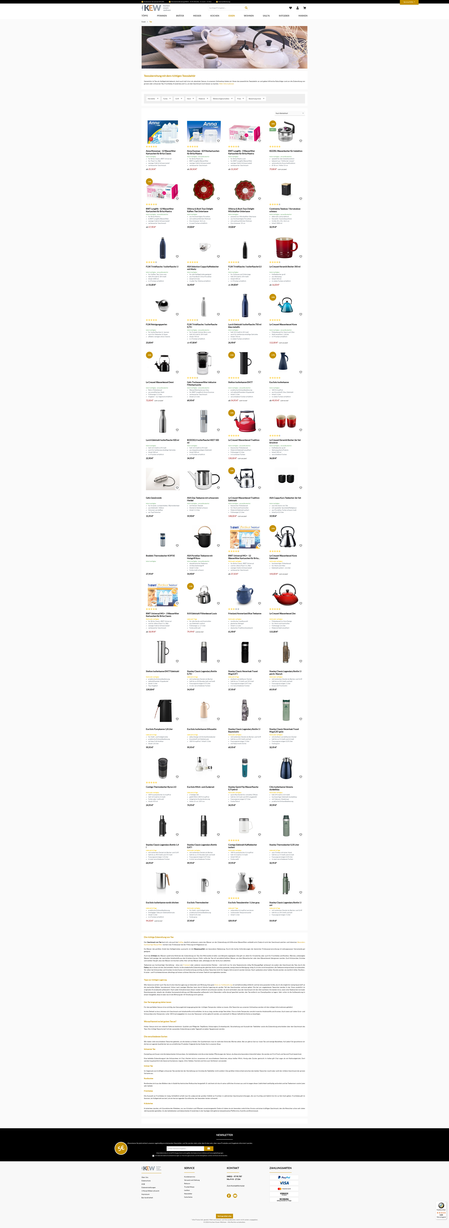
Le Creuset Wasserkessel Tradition (243, 440)
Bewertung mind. (255, 99)
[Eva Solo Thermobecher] (204, 883)
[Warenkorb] (305, 7)
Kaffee (180, 942)
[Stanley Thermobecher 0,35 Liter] (286, 826)
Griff (177, 99)
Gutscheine (188, 1197)
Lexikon (187, 1190)
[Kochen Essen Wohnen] (151, 1167)
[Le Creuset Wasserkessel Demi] (163, 363)
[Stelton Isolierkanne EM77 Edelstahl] (163, 652)
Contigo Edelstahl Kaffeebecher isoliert (242, 846)
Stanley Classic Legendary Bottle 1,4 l (162, 846)
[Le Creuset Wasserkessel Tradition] (245, 421)
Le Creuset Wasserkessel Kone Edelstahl (283, 556)
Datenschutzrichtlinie (199, 1153)
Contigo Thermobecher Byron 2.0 (161, 787)
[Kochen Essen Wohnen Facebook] (229, 1195)
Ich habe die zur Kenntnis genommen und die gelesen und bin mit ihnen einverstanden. (191, 1155)
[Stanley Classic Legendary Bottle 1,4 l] (163, 826)
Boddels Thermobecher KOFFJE (160, 555)
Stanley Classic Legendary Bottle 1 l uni (285, 903)
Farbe (165, 99)
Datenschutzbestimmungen (171, 1155)
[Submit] (208, 1148)
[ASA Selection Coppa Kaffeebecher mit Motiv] (204, 247)
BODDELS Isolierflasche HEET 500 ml (203, 441)
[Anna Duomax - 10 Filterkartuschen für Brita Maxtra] (204, 132)
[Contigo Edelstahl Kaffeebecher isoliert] (245, 826)
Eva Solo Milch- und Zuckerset (200, 787)
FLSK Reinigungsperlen (156, 324)
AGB (201, 1155)
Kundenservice (189, 1177)
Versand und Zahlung (192, 1180)
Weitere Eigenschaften (221, 99)
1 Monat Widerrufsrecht (150, 1191)
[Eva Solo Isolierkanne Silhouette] (204, 710)
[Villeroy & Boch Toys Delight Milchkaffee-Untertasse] (245, 190)
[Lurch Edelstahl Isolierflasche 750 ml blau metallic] (245, 305)
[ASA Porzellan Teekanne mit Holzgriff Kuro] (204, 536)
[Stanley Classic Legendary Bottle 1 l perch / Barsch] (286, 652)
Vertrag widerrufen (224, 1216)
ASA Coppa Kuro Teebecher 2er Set (285, 498)
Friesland (186, 965)
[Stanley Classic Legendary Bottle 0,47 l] (204, 826)
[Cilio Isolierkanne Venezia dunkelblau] (286, 768)
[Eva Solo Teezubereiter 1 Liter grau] (245, 883)
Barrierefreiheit (147, 1198)
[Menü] (445, 1202)
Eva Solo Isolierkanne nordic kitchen (162, 902)
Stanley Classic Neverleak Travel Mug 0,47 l (243, 672)
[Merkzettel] (290, 7)
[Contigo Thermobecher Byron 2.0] (163, 768)
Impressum (145, 1194)
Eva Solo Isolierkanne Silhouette (201, 729)
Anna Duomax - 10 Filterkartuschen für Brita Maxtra (203, 152)
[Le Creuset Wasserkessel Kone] (286, 305)
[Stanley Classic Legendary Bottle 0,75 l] (204, 652)
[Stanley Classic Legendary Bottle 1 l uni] (286, 883)
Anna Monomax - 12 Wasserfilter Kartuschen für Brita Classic (161, 152)
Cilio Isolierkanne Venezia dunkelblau (281, 788)
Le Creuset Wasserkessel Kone (283, 324)
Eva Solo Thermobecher (198, 902)
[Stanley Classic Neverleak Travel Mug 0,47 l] (245, 652)
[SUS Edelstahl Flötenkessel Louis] (204, 594)
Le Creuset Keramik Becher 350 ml (285, 266)
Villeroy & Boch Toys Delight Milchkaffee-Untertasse (241, 210)
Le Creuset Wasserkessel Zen (282, 613)
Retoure (187, 1183)
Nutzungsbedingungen (216, 1153)
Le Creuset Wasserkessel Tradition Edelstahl (243, 499)
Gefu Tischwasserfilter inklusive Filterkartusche (201, 383)
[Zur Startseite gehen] (156, 8)
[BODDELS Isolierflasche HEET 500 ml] (204, 421)
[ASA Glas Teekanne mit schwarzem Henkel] (204, 479)
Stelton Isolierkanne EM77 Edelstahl (162, 671)
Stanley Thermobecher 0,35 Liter (284, 844)
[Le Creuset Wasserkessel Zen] (286, 594)
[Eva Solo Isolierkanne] (286, 363)
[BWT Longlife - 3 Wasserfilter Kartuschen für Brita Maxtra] (245, 132)
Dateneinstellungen (148, 1187)
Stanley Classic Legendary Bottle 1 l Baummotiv (244, 730)
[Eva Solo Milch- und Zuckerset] (204, 768)
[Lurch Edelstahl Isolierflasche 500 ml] (163, 421)
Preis (239, 99)
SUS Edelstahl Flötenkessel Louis (202, 613)
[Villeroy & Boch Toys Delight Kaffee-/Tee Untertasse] (204, 190)
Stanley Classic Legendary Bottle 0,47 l (202, 846)
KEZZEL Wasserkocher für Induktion (285, 151)
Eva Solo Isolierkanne (279, 382)
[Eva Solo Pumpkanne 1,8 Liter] (163, 710)
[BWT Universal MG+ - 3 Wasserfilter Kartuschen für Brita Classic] (163, 594)
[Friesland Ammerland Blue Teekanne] (245, 594)
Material (202, 99)
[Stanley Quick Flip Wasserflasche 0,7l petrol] (245, 768)
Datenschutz (146, 1181)
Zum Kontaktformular (236, 1186)
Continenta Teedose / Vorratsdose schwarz (284, 210)
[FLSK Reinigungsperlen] (163, 305)
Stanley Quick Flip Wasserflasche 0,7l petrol (243, 788)
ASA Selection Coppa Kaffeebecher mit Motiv (203, 267)
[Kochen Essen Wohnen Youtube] (235, 1195)
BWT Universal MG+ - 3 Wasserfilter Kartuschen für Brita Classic (162, 614)
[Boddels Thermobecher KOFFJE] (163, 536)
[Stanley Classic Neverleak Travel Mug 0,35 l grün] (286, 710)
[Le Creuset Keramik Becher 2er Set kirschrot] (286, 421)
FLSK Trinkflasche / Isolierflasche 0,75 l (202, 325)
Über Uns (144, 1177)
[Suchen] (246, 7)
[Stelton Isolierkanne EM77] (245, 363)
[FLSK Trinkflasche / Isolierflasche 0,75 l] (204, 305)
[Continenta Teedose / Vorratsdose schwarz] (286, 190)
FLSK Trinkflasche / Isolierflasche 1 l (162, 266)
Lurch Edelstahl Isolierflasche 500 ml (162, 440)
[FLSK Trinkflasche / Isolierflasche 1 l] (163, 247)
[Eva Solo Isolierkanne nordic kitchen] (163, 883)
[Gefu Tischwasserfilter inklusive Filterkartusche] (204, 363)
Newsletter (188, 1194)
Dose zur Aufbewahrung (223, 985)
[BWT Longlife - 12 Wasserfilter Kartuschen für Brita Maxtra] (163, 190)
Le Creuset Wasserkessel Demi (160, 382)
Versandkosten (230, 1220)
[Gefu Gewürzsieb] (163, 479)
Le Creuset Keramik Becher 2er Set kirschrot (285, 441)
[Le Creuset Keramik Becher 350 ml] (286, 247)
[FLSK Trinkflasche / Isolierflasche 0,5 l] (245, 247)
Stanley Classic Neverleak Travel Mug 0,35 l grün (284, 730)
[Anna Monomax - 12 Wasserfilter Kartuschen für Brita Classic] (163, 132)
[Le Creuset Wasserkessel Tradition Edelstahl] (245, 479)
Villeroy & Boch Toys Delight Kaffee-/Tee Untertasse (200, 210)
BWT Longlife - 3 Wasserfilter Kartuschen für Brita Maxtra (241, 152)
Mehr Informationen (226, 84)
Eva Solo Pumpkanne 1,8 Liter (159, 729)
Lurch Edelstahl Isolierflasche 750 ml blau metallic (244, 325)
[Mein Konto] (298, 7)
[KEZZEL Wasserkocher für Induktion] (286, 132)
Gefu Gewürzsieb (154, 498)
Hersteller (152, 99)
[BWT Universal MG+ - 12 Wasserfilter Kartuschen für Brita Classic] (245, 536)
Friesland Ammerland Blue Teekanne (244, 613)
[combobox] (226, 7)
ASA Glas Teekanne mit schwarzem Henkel (203, 499)
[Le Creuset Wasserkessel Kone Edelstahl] (286, 536)
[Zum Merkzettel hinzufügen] (177, 141)
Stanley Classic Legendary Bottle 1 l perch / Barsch (285, 672)
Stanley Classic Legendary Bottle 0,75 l (202, 672)
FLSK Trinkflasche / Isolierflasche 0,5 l (245, 267)
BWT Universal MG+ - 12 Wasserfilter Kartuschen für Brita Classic (243, 556)
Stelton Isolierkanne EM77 (240, 382)
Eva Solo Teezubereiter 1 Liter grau (244, 902)
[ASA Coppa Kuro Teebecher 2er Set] (286, 479)
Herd (189, 99)
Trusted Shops (189, 1187)
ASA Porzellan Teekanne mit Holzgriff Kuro (200, 556)
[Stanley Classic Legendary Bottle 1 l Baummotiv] (245, 710)
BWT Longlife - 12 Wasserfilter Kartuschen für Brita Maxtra (160, 210)
